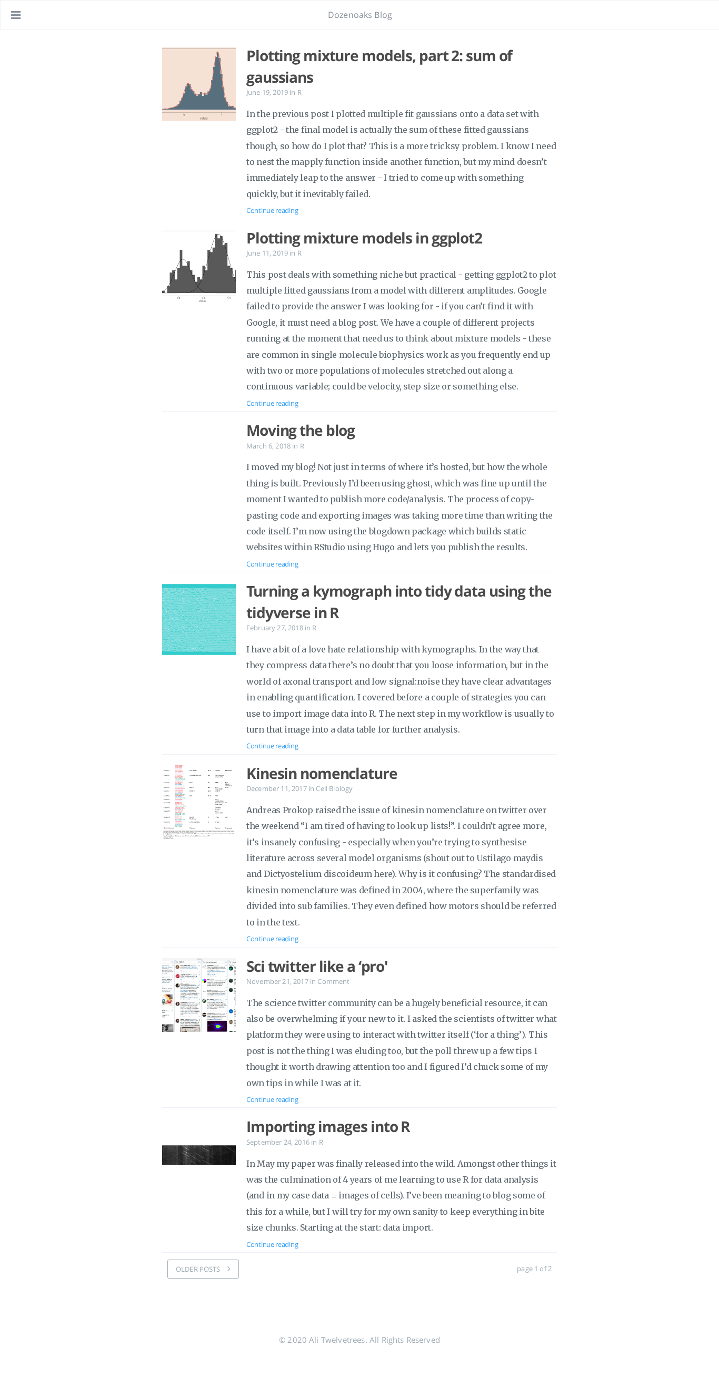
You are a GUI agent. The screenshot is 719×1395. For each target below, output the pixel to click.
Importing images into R (328, 1126)
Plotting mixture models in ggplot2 (364, 238)
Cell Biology (334, 788)
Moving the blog (300, 430)
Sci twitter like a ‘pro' (316, 966)
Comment (333, 981)
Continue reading (272, 210)
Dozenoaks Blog (360, 15)
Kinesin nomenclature (321, 773)
